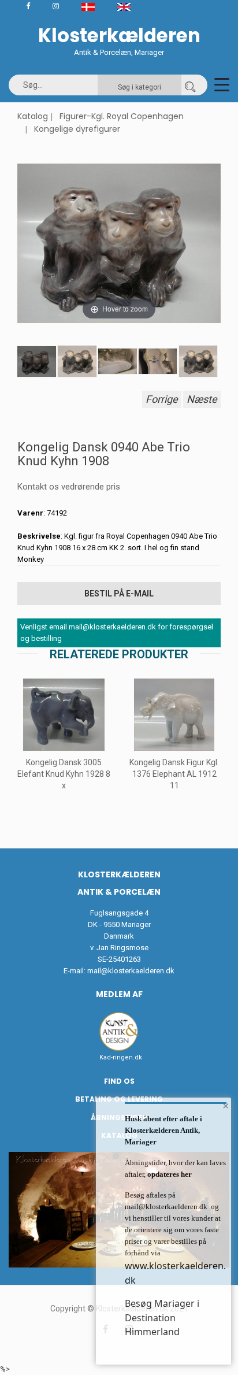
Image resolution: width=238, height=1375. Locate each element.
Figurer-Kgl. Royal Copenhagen (122, 116)
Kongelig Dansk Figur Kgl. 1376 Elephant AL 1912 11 (174, 774)
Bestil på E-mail (119, 593)
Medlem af (119, 994)
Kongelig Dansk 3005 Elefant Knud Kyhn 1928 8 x (63, 774)
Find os (119, 1081)
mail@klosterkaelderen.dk (130, 970)
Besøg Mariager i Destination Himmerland (162, 1317)
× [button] (225, 1105)
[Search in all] (190, 85)
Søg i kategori (139, 87)
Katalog (32, 116)
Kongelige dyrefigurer (77, 129)
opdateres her (169, 1174)
